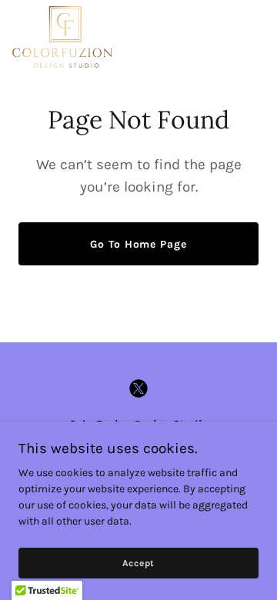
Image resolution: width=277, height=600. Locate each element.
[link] (62, 37)
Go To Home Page (138, 244)
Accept (138, 563)
